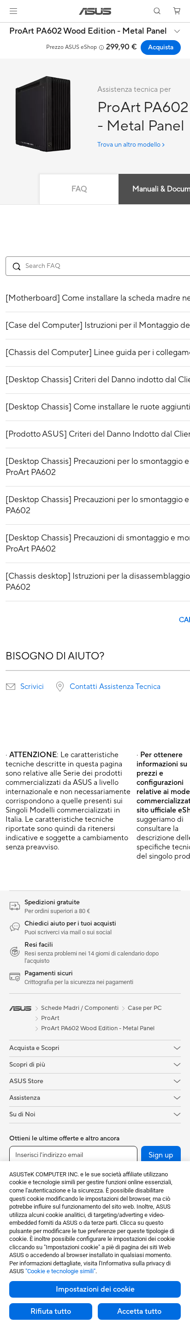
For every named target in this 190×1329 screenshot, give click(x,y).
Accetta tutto (139, 1311)
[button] (13, 11)
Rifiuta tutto (50, 1311)
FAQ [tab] (79, 189)
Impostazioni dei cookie (95, 1289)
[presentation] (11, 687)
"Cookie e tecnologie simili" (60, 1271)
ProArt (50, 1018)
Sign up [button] (160, 1155)
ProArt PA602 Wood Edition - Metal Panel (88, 31)
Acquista (160, 47)
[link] (95, 11)
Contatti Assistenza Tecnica (115, 686)
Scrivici (32, 686)
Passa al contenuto (5, 28)
